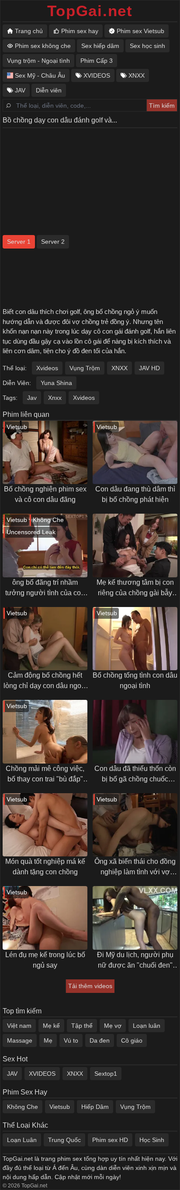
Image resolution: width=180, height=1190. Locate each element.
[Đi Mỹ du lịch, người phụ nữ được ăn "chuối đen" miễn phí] (135, 918)
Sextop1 (105, 1073)
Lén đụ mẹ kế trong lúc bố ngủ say (45, 960)
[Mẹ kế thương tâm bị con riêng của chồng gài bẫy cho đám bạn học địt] (135, 545)
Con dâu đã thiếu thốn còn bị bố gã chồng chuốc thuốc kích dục (135, 774)
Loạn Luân (22, 1139)
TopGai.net (90, 10)
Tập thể (82, 1025)
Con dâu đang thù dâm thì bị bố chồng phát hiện (135, 494)
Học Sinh (151, 1139)
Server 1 (19, 241)
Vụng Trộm (84, 368)
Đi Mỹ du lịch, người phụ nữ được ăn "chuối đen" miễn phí (135, 961)
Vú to (71, 1040)
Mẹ (48, 1040)
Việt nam (19, 1025)
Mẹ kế (51, 1025)
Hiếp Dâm (95, 1106)
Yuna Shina (56, 382)
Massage (19, 1040)
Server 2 (53, 241)
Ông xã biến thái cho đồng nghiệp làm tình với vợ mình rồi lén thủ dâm (135, 867)
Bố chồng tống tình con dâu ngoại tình (135, 680)
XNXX (119, 368)
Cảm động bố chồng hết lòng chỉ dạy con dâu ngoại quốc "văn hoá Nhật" (45, 681)
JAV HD (149, 368)
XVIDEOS (42, 1073)
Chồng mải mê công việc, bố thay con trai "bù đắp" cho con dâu (45, 774)
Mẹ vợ (112, 1025)
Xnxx (55, 397)
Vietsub (59, 1106)
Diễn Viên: (17, 382)
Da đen (100, 1040)
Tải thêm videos (90, 985)
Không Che (22, 1106)
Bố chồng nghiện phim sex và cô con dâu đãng (45, 494)
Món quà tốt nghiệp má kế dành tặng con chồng (45, 867)
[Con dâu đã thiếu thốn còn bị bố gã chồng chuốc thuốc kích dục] (135, 732)
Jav (32, 397)
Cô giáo (131, 1040)
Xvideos (47, 368)
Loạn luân (146, 1025)
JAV (12, 1073)
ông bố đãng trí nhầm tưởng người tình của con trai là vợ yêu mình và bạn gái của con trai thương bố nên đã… (45, 588)
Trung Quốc (64, 1139)
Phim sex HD (110, 1139)
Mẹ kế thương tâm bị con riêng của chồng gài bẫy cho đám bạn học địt (135, 588)
